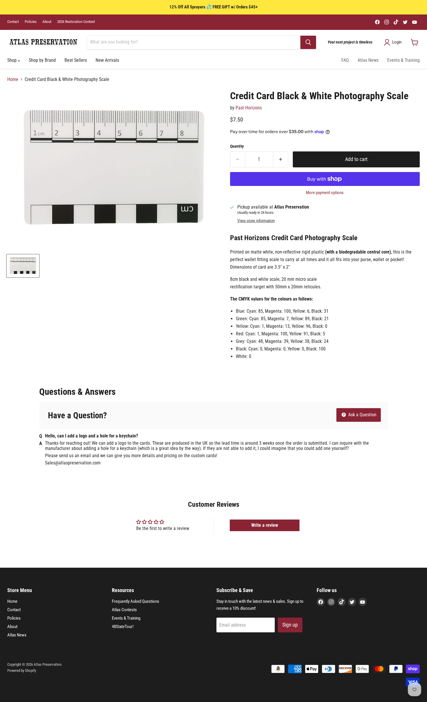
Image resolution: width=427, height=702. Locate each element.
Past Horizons (249, 108)
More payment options (325, 192)
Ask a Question (361, 414)
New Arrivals (107, 60)
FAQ (345, 60)
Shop (12, 60)
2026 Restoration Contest (76, 22)
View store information (256, 221)
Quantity (237, 146)
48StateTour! (123, 626)
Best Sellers (75, 60)
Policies (31, 22)
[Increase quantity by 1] (280, 159)
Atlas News (368, 60)
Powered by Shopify (21, 670)
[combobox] (193, 42)
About (46, 22)
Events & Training (403, 60)
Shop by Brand (42, 60)
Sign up (290, 625)
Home (12, 79)
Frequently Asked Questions (135, 601)
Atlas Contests (124, 609)
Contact (13, 22)
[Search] (308, 42)
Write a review (264, 525)
